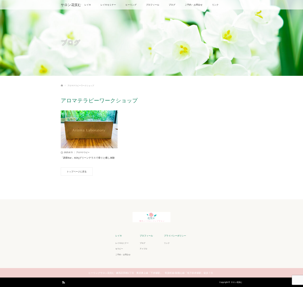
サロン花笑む (71, 5)
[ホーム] (62, 82)
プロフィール (152, 4)
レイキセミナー (108, 4)
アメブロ (143, 248)
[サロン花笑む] (151, 220)
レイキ (87, 4)
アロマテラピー (82, 152)
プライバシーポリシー (175, 235)
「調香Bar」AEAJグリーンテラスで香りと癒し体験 (88, 157)
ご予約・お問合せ (193, 4)
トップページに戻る (77, 171)
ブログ (172, 4)
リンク (215, 4)
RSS (63, 281)
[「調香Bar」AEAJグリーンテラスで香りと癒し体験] (89, 129)
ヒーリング (131, 4)
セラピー (119, 248)
